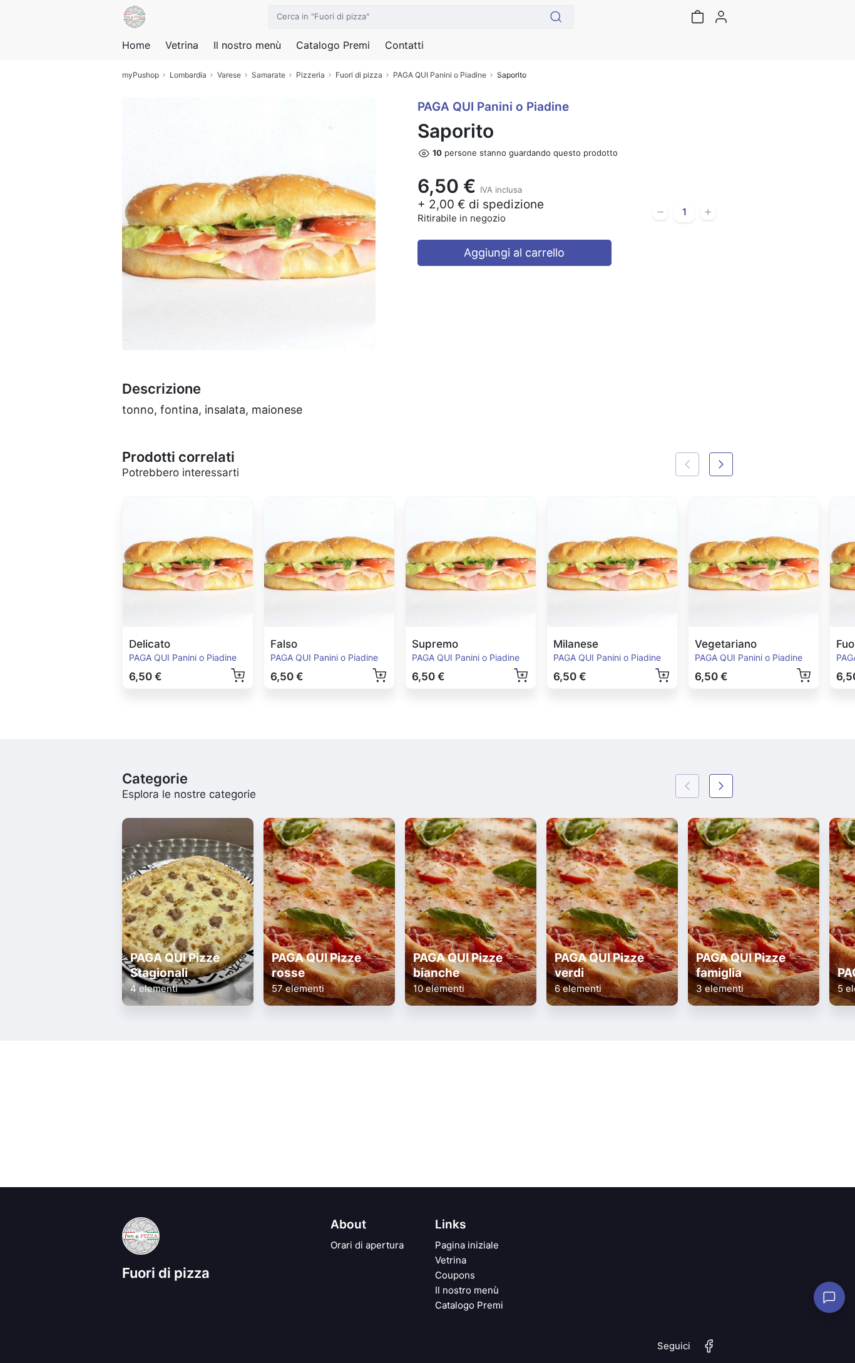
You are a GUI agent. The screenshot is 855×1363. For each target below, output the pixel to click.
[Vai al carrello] (697, 17)
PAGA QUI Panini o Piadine (439, 75)
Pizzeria (310, 75)
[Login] (721, 17)
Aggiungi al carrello (514, 252)
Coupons (455, 1275)
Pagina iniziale (467, 1245)
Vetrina (450, 1260)
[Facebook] (709, 1351)
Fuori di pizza (358, 75)
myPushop (140, 75)
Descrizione (161, 388)
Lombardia (188, 75)
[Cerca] (556, 17)
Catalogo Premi (469, 1305)
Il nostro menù (467, 1290)
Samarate (268, 75)
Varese (229, 75)
